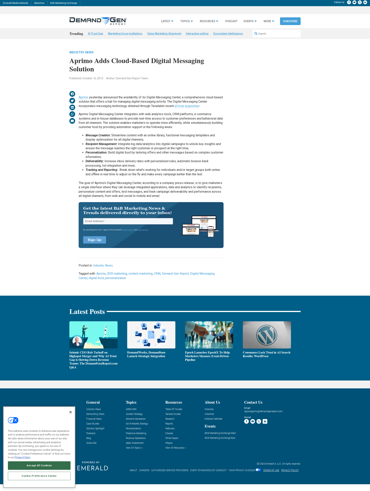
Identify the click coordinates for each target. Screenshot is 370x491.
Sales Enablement (135, 443)
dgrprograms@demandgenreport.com (263, 411)
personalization (115, 278)
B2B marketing (117, 273)
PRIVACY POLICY (290, 470)
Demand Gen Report (175, 273)
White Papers (171, 438)
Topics (185, 21)
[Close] (70, 412)
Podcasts (91, 433)
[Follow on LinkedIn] (365, 2)
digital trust (96, 278)
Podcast (231, 21)
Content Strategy (134, 414)
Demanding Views (95, 414)
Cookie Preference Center (39, 475)
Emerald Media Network (15, 3)
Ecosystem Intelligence (228, 33)
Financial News (94, 419)
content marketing (140, 273)
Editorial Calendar (213, 419)
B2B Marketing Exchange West (220, 433)
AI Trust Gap (95, 33)
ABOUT (133, 470)
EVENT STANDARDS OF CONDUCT (208, 470)
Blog (88, 438)
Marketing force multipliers (125, 33)
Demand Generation (136, 419)
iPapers (169, 443)
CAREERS (144, 470)
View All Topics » (134, 448)
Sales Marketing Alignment (164, 33)
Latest (165, 21)
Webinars (170, 428)
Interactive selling (197, 33)
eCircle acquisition (187, 106)
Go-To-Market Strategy (137, 424)
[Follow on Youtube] (354, 2)
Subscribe (290, 21)
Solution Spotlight (95, 428)
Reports (169, 424)
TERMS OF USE (271, 470)
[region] (39, 447)
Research (169, 419)
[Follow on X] (360, 2)
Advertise (39, 3)
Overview (209, 409)
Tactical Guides (173, 414)
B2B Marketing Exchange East (220, 438)
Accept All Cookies (39, 465)
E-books (169, 433)
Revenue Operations (136, 438)
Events (249, 21)
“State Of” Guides (173, 409)
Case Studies (92, 424)
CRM (157, 273)
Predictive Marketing (136, 433)
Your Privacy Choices (242, 470)
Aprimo (83, 97)
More (267, 21)
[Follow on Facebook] (349, 2)
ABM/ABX (131, 409)
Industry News (81, 52)
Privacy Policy (22, 457)
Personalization (133, 428)
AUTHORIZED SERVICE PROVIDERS (169, 470)
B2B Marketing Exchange (63, 3)
